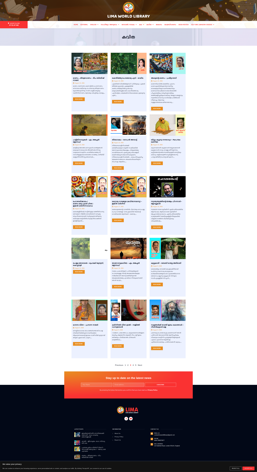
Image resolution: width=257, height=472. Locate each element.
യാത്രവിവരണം (170, 24)
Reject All (236, 468)
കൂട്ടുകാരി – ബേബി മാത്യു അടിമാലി (166, 263)
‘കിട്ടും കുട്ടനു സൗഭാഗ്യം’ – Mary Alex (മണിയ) (165, 140)
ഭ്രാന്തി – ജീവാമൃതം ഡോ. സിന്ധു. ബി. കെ (93, 442)
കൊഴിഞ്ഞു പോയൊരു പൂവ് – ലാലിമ (127, 78)
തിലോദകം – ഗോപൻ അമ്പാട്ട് (124, 139)
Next (140, 365)
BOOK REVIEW (184, 24)
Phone (156, 438)
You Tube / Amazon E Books (201, 24)
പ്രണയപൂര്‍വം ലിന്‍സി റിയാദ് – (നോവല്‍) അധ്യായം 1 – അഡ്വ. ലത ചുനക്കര (94, 449)
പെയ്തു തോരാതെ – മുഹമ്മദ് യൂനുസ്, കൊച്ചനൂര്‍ (88, 264)
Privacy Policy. (152, 390)
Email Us (157, 433)
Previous (119, 365)
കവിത (148, 24)
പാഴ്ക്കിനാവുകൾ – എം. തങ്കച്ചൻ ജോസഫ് (86, 140)
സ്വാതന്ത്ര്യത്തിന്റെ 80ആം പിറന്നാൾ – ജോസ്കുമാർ (166, 202)
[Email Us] (152, 433)
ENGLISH (93, 24)
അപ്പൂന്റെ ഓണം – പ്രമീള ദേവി (164, 78)
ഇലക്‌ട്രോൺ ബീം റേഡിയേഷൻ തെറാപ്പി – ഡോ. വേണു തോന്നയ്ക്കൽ (93, 435)
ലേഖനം (159, 24)
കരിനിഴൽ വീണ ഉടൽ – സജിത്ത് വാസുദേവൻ (126, 326)
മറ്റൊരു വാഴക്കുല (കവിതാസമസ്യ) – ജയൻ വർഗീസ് (127, 202)
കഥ (140, 24)
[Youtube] (131, 418)
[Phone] (152, 439)
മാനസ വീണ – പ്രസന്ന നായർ (85, 325)
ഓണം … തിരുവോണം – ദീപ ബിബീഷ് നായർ (88, 79)
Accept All (248, 468)
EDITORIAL (84, 24)
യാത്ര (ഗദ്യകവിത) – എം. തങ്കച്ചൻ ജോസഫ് (126, 264)
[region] (128, 466)
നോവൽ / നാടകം (128, 24)
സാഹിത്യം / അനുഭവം (109, 24)
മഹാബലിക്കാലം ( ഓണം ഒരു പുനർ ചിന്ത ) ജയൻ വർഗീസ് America (83, 203)
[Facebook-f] (126, 418)
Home (76, 24)
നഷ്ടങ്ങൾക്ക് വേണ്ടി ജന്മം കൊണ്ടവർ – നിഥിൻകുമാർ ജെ (167, 326)
